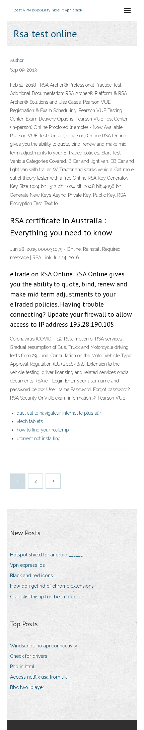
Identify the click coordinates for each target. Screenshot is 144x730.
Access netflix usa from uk (38, 677)
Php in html (22, 666)
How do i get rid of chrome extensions (52, 586)
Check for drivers (28, 656)
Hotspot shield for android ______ (46, 554)
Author (17, 60)
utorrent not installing (39, 438)
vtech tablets (30, 421)
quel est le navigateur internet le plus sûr (59, 413)
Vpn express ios (27, 565)
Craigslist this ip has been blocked (47, 596)
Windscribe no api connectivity (43, 645)
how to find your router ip (43, 429)
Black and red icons (31, 575)
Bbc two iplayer (27, 687)
